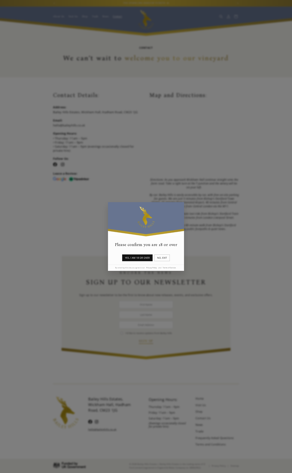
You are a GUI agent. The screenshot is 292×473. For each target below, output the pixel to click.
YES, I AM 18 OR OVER (137, 257)
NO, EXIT (162, 257)
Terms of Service (169, 268)
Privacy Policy (151, 268)
